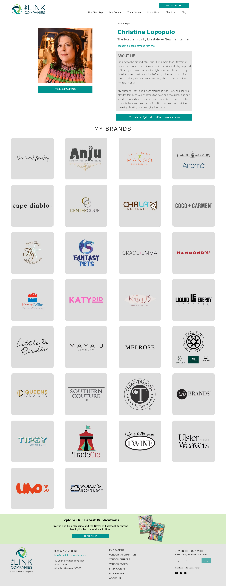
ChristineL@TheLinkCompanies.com (154, 117)
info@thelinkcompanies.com (70, 555)
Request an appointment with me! (136, 45)
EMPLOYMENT (116, 550)
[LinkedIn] (185, 573)
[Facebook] (181, 573)
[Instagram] (176, 573)
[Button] (32, 159)
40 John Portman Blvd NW (69, 560)
